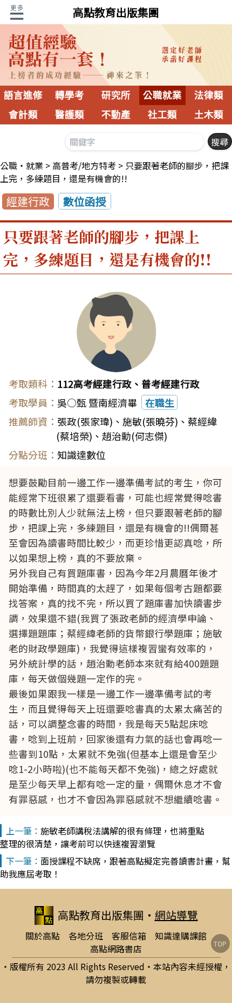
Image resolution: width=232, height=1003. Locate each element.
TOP (220, 943)
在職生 (159, 402)
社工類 (162, 114)
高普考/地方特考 (84, 165)
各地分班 (86, 935)
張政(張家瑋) (85, 421)
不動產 (116, 114)
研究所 (116, 95)
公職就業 (162, 95)
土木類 (208, 114)
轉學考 (69, 95)
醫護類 (69, 114)
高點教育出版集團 (116, 12)
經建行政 (28, 201)
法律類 (208, 95)
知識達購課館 (181, 935)
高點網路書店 (116, 948)
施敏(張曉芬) (150, 421)
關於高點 (42, 935)
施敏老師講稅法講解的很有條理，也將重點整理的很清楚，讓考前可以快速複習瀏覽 (102, 837)
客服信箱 (129, 935)
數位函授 (84, 201)
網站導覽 (176, 915)
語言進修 (23, 95)
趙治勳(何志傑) (134, 436)
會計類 (23, 114)
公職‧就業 (21, 165)
